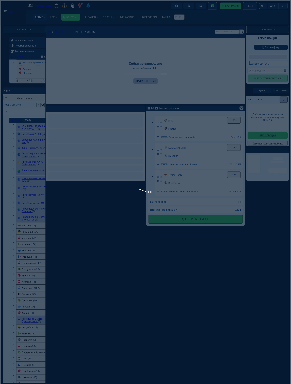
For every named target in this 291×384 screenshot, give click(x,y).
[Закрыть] (203, 182)
